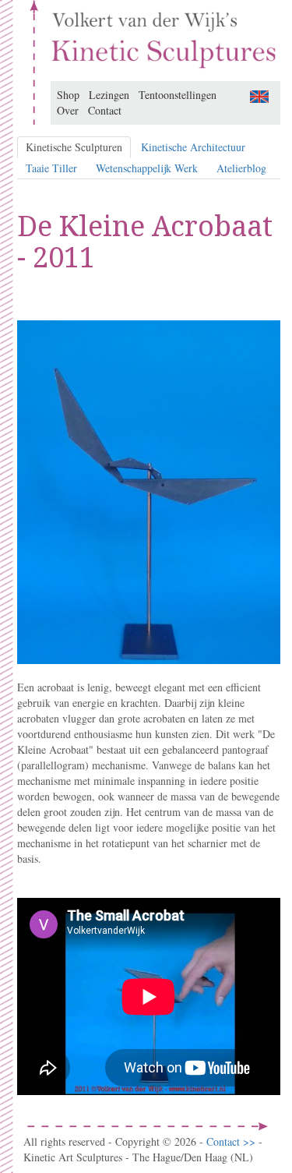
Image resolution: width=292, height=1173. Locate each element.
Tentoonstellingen (177, 94)
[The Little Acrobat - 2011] (259, 94)
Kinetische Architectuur (193, 147)
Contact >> (232, 1141)
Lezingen (109, 94)
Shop (68, 94)
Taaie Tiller (51, 168)
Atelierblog (241, 168)
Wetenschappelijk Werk (147, 168)
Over (68, 110)
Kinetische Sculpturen (74, 147)
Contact (104, 110)
